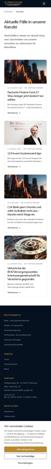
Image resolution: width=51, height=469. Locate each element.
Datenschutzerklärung (33, 443)
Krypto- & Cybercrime (13, 325)
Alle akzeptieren (25, 449)
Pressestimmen (10, 364)
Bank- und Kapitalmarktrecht (16, 320)
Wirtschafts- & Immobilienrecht (17, 335)
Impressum (9, 411)
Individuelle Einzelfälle (13, 344)
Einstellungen (25, 462)
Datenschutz (9, 416)
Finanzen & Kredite (12, 340)
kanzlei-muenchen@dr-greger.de (18, 390)
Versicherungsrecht (12, 330)
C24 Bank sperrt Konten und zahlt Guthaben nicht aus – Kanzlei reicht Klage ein (24, 210)
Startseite (8, 11)
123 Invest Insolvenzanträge (24, 153)
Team (6, 359)
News (6, 369)
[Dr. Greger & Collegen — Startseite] (13, 4)
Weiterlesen (12, 113)
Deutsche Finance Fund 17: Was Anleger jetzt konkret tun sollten (25, 96)
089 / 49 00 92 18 (12, 386)
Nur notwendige (25, 456)
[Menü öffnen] (44, 4)
